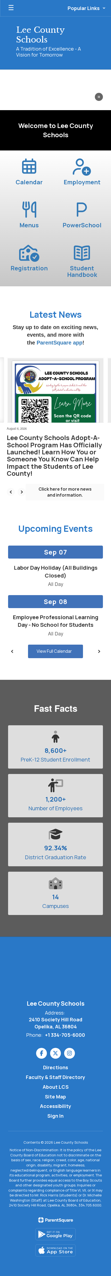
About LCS (56, 1087)
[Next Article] (22, 492)
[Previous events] (12, 651)
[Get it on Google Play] (55, 1234)
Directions (55, 1067)
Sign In (55, 1116)
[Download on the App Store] (55, 1250)
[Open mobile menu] (11, 8)
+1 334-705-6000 (65, 1035)
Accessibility (55, 1106)
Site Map (55, 1096)
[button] (86, 8)
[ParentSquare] (55, 1220)
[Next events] (99, 651)
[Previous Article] (11, 492)
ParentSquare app (59, 343)
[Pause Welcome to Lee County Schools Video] (99, 97)
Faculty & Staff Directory (55, 1077)
